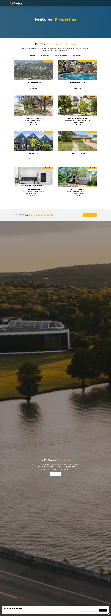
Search (65, 3)
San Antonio (44, 55)
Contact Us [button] (55, 474)
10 (62, 204)
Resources (72, 3)
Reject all (85, 610)
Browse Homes (90, 215)
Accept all (103, 610)
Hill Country (77, 55)
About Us (59, 3)
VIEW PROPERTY (33, 75)
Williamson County (60, 55)
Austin (32, 55)
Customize (94, 610)
